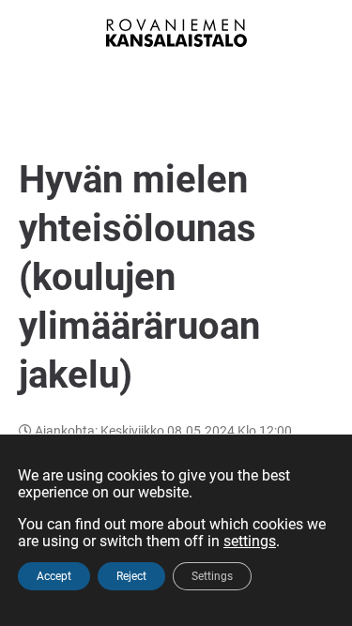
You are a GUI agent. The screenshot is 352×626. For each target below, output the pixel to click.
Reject (131, 576)
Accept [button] (54, 576)
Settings (212, 576)
